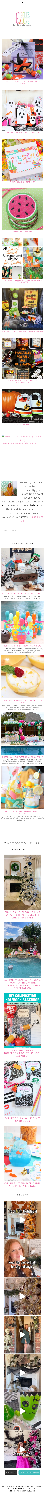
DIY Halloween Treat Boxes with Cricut (22, 82)
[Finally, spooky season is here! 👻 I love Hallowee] (22, 1449)
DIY (30, 596)
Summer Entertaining (32, 598)
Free (40, 596)
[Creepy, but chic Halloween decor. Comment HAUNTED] (22, 1373)
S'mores (20, 598)
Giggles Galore (22, 20)
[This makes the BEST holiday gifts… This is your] (22, 1258)
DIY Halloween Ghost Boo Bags (22, 133)
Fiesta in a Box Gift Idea (22, 182)
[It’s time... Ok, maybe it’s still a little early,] (22, 1296)
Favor (35, 596)
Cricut (25, 596)
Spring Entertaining (28, 819)
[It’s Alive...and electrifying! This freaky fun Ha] (22, 1411)
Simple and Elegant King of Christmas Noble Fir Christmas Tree (22, 915)
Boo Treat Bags (22, 425)
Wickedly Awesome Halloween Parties (22, 331)
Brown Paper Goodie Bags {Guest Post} (22, 443)
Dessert (17, 705)
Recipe (22, 707)
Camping (13, 596)
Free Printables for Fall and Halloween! (22, 381)
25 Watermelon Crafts (22, 231)
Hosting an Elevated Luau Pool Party (22, 757)
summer (31, 651)
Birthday (13, 760)
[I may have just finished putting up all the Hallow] (22, 1335)
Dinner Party (26, 705)
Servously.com (29, 1491)
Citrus (10, 705)
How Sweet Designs (27, 1488)
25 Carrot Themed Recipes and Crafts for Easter (22, 281)
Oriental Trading (10, 762)
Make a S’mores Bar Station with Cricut (22, 593)
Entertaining (17, 649)
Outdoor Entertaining (13, 651)
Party (25, 651)
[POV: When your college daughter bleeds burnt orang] (22, 1220)
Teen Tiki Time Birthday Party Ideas (22, 646)
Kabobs (39, 649)
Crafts (19, 596)
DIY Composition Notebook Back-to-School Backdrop (22, 1053)
